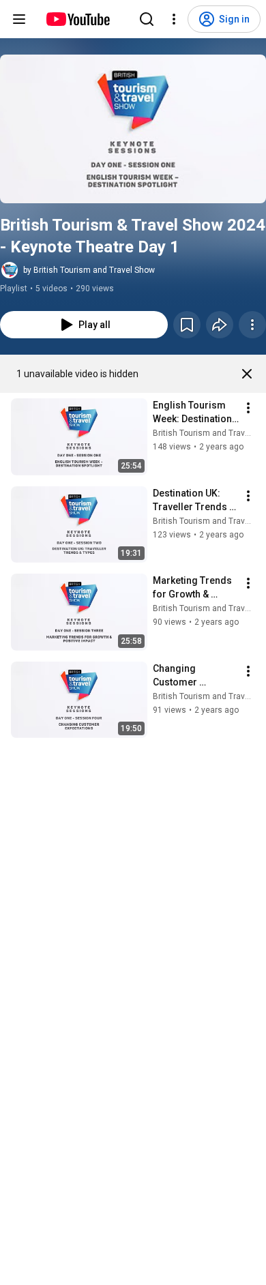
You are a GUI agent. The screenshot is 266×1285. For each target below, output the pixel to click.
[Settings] (174, 19)
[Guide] (19, 19)
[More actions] (252, 324)
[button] (133, 129)
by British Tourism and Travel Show (89, 270)
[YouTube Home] (77, 19)
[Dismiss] (247, 373)
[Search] (146, 19)
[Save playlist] (187, 324)
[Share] (219, 324)
